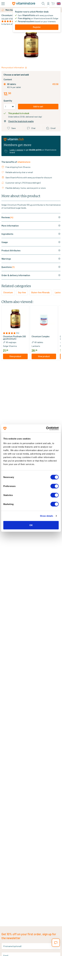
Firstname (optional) (12, 946)
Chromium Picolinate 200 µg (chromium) (14, 337)
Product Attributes (10, 250)
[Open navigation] (3, 4)
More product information (12, 67)
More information (10, 225)
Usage (4, 242)
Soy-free (22, 292)
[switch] (54, 486)
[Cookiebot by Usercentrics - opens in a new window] (46, 428)
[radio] (5, 84)
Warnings (6, 258)
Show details (46, 516)
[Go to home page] (23, 3)
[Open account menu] (48, 3)
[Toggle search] (43, 3)
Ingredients (7, 233)
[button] (15, 333)
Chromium (8, 292)
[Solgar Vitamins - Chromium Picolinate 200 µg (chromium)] (15, 319)
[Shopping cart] (53, 3)
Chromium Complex (40, 336)
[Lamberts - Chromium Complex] (44, 319)
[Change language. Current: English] (59, 3)
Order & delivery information (15, 275)
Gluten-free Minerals (40, 292)
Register (37, 27)
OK (31, 525)
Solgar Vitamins (8, 19)
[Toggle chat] (56, 943)
